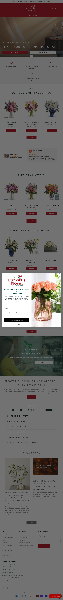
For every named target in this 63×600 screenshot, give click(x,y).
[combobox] (6, 313)
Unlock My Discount (17, 320)
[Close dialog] (59, 274)
